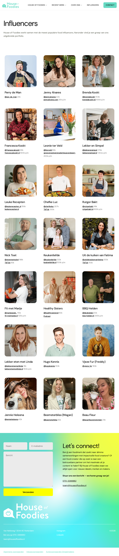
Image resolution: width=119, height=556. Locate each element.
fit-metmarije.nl (11, 316)
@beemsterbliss (50, 420)
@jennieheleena (11, 419)
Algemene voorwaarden (13, 552)
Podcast (47, 316)
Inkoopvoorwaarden (34, 552)
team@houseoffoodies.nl (74, 485)
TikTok (46, 209)
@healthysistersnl (51, 313)
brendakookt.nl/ (89, 100)
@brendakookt (88, 97)
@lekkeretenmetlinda (14, 366)
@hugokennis (49, 366)
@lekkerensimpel (89, 150)
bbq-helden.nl (88, 316)
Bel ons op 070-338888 (13, 535)
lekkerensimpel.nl (89, 153)
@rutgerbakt (87, 206)
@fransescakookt (12, 150)
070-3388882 (69, 481)
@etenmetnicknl (12, 259)
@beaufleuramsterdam (92, 420)
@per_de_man (11, 97)
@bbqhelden (87, 313)
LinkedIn (60, 535)
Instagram (61, 531)
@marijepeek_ (11, 313)
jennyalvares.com (51, 100)
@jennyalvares (50, 97)
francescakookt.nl (12, 153)
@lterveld (48, 150)
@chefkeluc (49, 206)
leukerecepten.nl (12, 209)
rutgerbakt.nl (87, 209)
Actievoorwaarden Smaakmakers (60, 552)
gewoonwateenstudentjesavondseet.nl (60, 153)
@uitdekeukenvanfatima (92, 259)
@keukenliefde (50, 259)
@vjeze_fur (87, 366)
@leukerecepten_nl (13, 206)
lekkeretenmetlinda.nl (14, 369)
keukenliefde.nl (50, 262)
